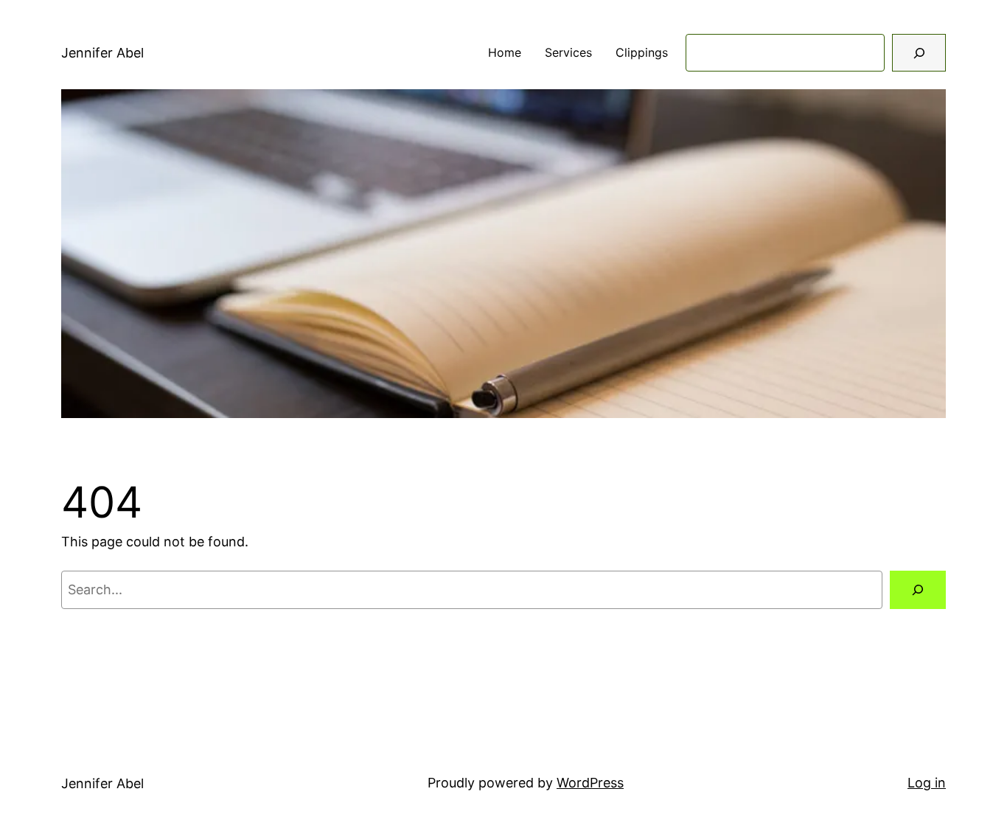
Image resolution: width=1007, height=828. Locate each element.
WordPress (590, 782)
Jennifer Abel (102, 52)
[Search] (919, 53)
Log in (926, 782)
